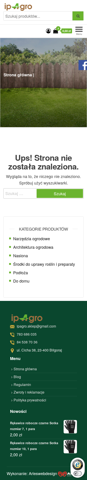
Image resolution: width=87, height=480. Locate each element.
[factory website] (69, 473)
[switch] (78, 473)
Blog (17, 376)
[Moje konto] (48, 30)
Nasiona (20, 255)
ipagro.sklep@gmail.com (36, 326)
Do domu (21, 281)
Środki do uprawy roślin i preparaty (44, 264)
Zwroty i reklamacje (29, 392)
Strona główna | (19, 75)
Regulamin (22, 384)
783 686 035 (27, 334)
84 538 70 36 (27, 342)
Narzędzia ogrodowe (31, 238)
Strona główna (25, 368)
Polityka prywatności (30, 400)
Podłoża (20, 272)
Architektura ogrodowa (33, 247)
